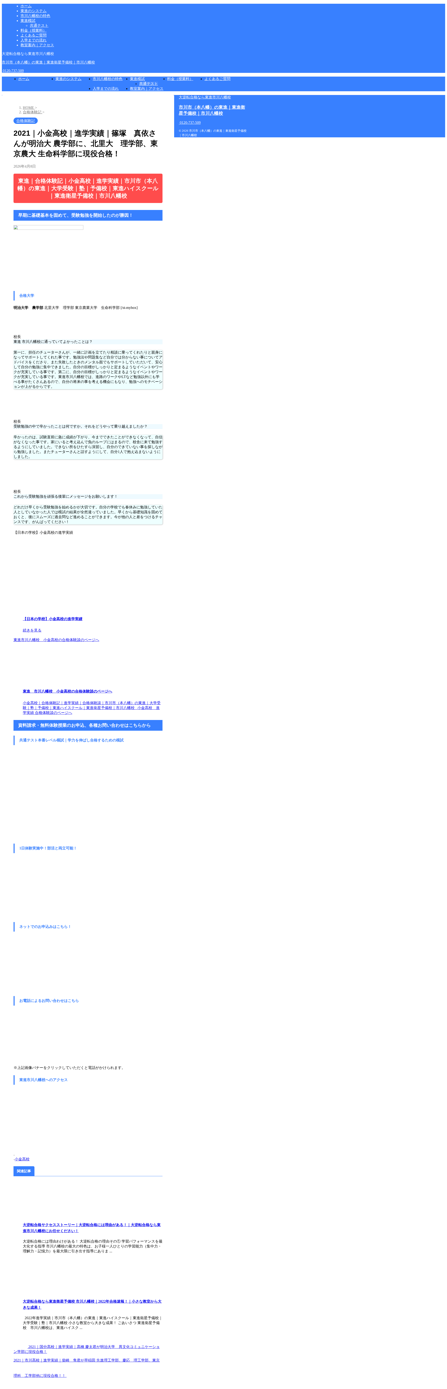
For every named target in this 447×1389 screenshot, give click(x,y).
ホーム (23, 79)
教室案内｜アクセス (146, 89)
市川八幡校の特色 (107, 79)
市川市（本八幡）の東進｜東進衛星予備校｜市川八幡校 (48, 62)
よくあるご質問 (217, 79)
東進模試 (137, 79)
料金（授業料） (180, 79)
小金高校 (22, 1159)
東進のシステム (68, 79)
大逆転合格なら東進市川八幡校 (205, 97)
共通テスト (148, 84)
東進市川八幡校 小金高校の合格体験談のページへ (56, 640)
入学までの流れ (106, 89)
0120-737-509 (13, 71)
